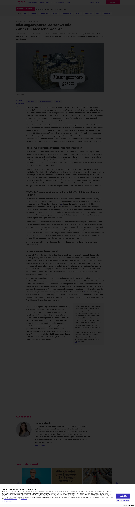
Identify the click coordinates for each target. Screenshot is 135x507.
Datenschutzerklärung (10, 499)
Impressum (24, 499)
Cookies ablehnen (123, 500)
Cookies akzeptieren (123, 496)
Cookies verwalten (7, 501)
